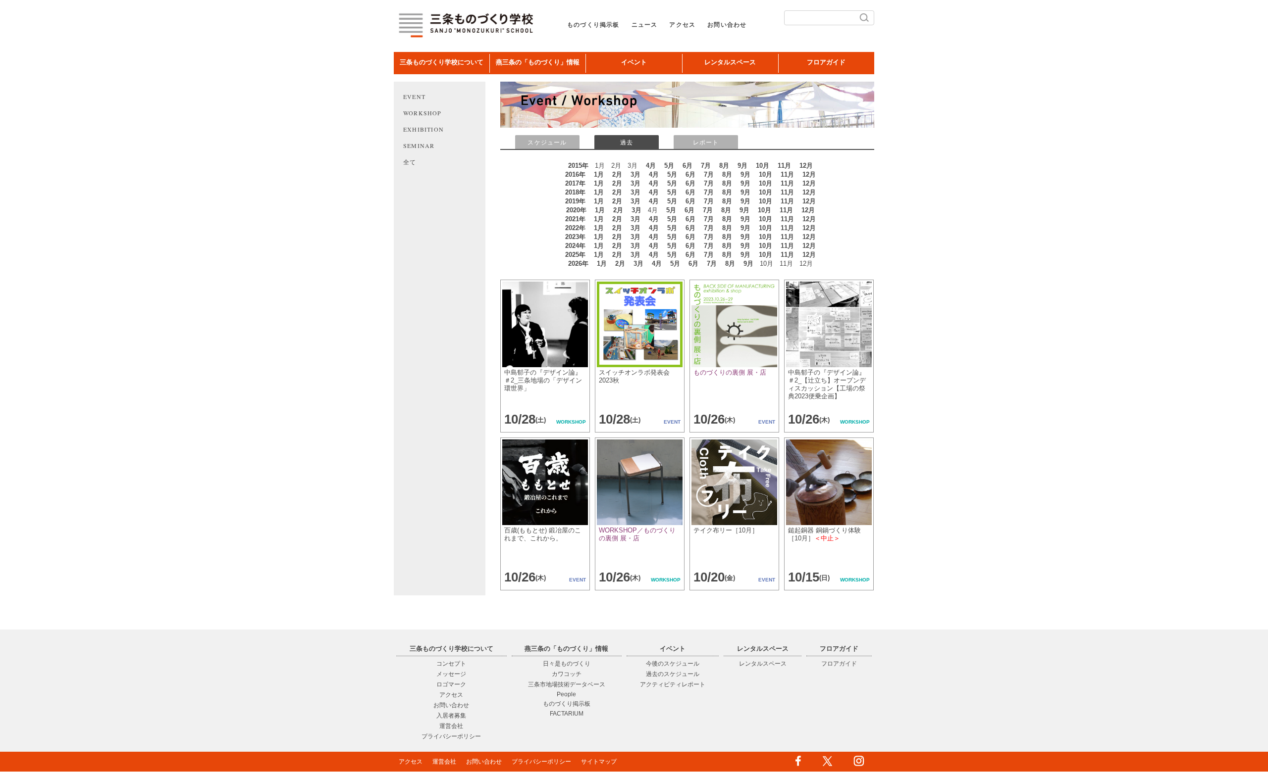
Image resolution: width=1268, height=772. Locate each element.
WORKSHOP (422, 113)
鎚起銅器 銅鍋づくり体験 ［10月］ (824, 534)
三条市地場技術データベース (566, 684)
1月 (599, 174)
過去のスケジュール (672, 674)
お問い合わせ (726, 24)
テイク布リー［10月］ (725, 530)
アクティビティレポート (672, 684)
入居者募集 (451, 715)
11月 (784, 165)
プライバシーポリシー (451, 736)
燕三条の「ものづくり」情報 (538, 62)
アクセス (682, 24)
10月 (762, 165)
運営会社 (451, 726)
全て (409, 162)
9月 (742, 165)
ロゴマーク (451, 684)
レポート (706, 142)
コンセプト (451, 663)
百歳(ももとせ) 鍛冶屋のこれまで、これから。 (542, 534)
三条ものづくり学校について (441, 62)
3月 (635, 174)
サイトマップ (599, 761)
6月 (687, 165)
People (566, 694)
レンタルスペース (730, 62)
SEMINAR (418, 145)
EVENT (414, 96)
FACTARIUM (566, 713)
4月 (651, 165)
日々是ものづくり (566, 663)
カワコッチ (566, 674)
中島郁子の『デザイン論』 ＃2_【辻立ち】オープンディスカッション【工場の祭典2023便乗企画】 (827, 384)
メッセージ (451, 674)
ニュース (645, 24)
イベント (634, 62)
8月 (724, 165)
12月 (806, 165)
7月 (706, 165)
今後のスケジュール (672, 663)
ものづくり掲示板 (593, 24)
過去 (626, 142)
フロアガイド (826, 62)
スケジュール (547, 142)
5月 (669, 165)
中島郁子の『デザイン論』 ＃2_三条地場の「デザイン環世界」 (543, 380)
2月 (617, 174)
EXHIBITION (423, 129)
